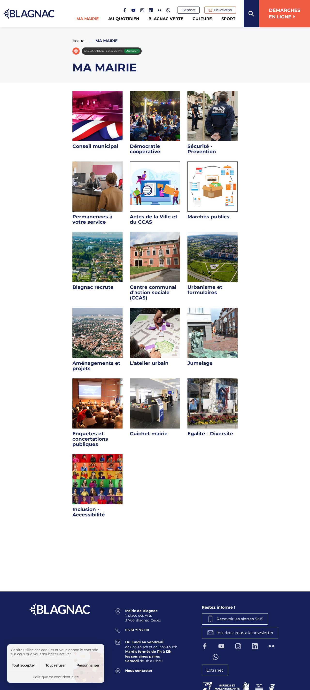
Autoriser (132, 51)
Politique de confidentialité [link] (56, 677)
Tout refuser (56, 665)
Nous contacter (138, 670)
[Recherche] (251, 13)
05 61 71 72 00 (137, 630)
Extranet (188, 10)
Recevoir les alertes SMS (240, 619)
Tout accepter (23, 665)
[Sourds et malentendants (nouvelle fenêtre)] (239, 686)
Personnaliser (88, 665)
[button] (76, 51)
